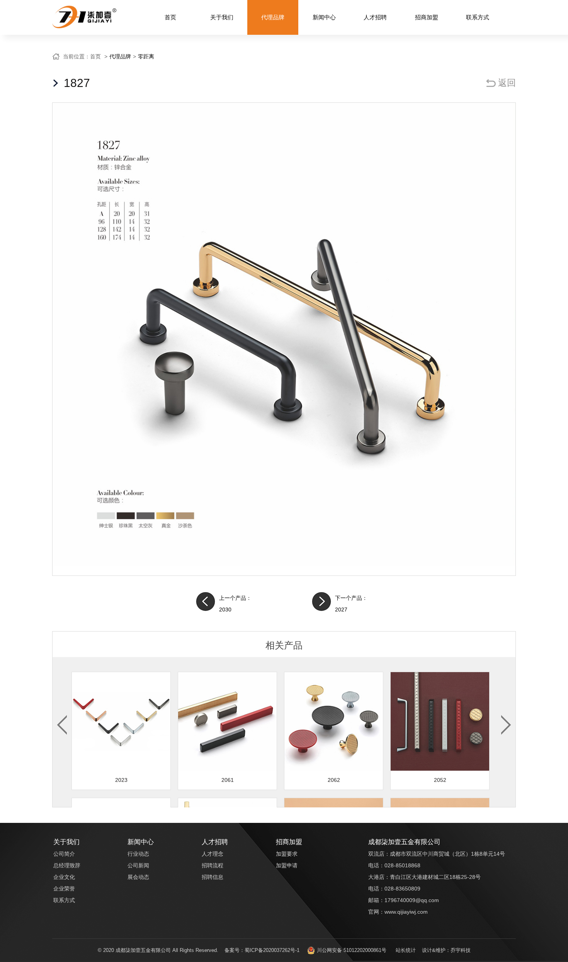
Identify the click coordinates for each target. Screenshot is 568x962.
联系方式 (477, 17)
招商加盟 (426, 17)
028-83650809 (402, 888)
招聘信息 (212, 877)
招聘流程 (212, 865)
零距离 (146, 56)
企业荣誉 (64, 888)
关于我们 (221, 17)
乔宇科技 (461, 950)
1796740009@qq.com (411, 900)
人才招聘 (375, 17)
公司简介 (64, 854)
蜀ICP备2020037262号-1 (272, 950)
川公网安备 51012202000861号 (351, 950)
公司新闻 (138, 865)
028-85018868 (402, 865)
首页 (170, 17)
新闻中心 (324, 17)
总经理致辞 (66, 865)
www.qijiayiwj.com (406, 912)
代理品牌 (272, 17)
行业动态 (138, 854)
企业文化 (64, 877)
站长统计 (406, 950)
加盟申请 (287, 865)
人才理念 (212, 854)
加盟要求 (287, 854)
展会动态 (138, 877)
